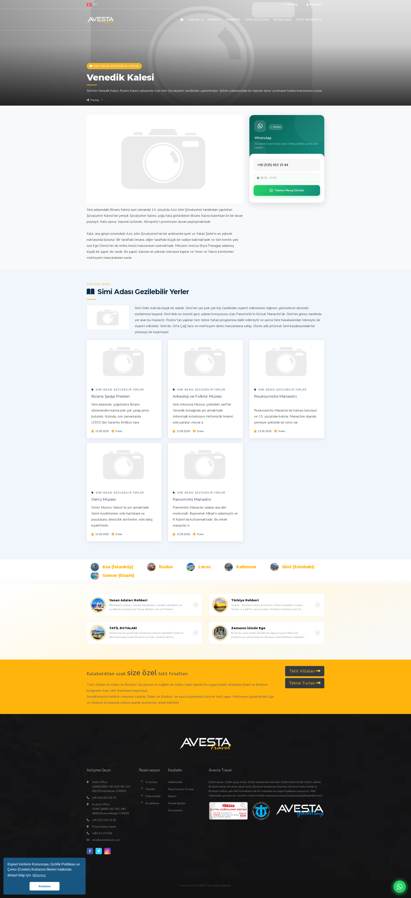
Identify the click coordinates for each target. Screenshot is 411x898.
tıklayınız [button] (39, 875)
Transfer (150, 789)
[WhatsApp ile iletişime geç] (399, 886)
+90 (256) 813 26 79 (104, 797)
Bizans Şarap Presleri (110, 396)
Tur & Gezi (151, 782)
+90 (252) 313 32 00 (104, 820)
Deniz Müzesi (103, 499)
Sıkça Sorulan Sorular (181, 789)
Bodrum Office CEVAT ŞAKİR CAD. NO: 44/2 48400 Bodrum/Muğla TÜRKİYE (110, 809)
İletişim (172, 796)
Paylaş (95, 100)
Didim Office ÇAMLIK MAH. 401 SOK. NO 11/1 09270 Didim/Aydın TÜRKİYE (111, 786)
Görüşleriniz (175, 810)
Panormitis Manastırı (192, 499)
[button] (92, 4)
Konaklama (152, 803)
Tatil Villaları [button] (302, 671)
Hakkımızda (175, 782)
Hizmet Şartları (177, 803)
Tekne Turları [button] (302, 683)
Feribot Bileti (153, 796)
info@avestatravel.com (106, 840)
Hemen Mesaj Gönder (289, 190)
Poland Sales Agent (104, 826)
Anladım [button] (45, 886)
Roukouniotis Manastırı (275, 396)
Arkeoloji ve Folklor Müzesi (197, 396)
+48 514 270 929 (102, 833)
